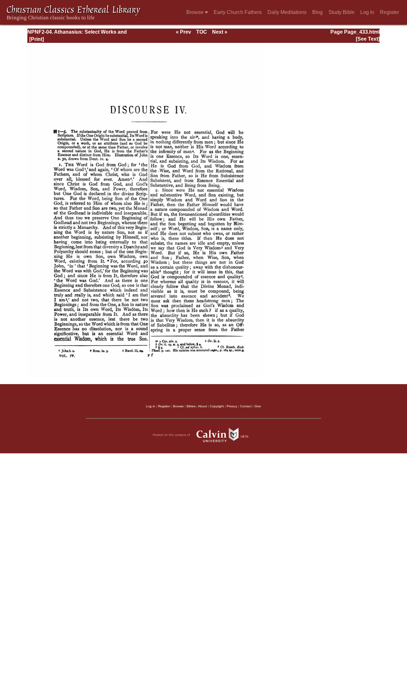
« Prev (183, 32)
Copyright (217, 406)
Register (389, 12)
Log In (367, 12)
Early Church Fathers (238, 12)
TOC (201, 32)
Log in (150, 406)
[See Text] (368, 39)
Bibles (191, 406)
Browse (195, 12)
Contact (246, 406)
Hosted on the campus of (172, 435)
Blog (317, 12)
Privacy (232, 406)
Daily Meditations (287, 12)
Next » (219, 32)
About (202, 406)
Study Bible (341, 12)
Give (257, 406)
